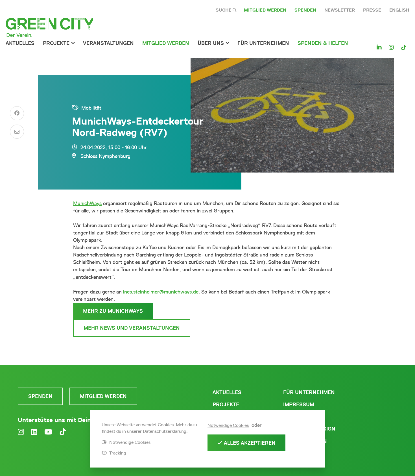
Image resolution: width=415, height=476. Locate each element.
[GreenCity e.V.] (49, 27)
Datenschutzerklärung (164, 431)
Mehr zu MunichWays (113, 311)
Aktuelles (20, 43)
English (399, 10)
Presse (372, 10)
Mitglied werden (265, 10)
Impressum (298, 404)
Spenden (305, 10)
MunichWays (87, 203)
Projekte (56, 43)
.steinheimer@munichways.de (160, 292)
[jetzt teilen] (17, 113)
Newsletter (339, 10)
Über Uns (211, 43)
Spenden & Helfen (323, 43)
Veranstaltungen (108, 43)
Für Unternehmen (309, 392)
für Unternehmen (263, 43)
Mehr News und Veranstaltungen (132, 328)
